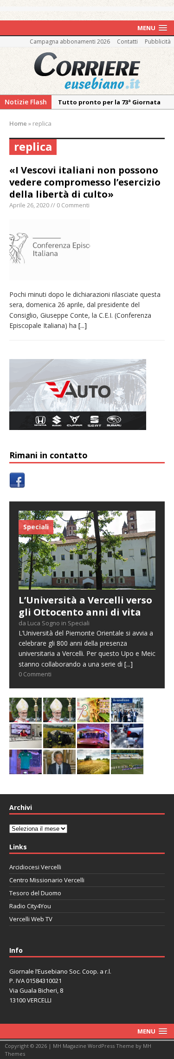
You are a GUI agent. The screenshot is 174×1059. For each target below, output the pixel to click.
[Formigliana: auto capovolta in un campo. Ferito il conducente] (59, 742)
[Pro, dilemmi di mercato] (93, 742)
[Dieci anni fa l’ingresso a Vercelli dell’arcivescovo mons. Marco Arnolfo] (25, 716)
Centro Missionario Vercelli (46, 880)
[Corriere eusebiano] (87, 71)
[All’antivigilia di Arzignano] (25, 742)
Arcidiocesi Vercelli (35, 867)
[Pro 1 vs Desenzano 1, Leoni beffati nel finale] (127, 768)
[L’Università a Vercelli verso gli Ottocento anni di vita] (87, 583)
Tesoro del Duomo (35, 893)
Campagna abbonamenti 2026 (70, 41)
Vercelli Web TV (30, 919)
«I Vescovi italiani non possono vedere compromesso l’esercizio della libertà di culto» (85, 182)
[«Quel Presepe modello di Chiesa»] (59, 716)
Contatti (127, 41)
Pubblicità (158, 41)
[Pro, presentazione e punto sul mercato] (25, 768)
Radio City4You (30, 906)
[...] (82, 325)
